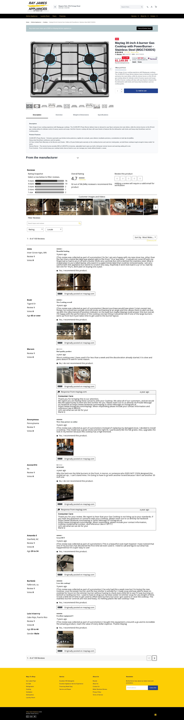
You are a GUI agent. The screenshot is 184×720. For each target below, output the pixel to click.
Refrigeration (30, 686)
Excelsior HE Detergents (66, 681)
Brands (95, 681)
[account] (152, 7)
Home (27, 22)
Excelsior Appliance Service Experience (71, 683)
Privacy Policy (97, 692)
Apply (134, 62)
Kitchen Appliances (36, 22)
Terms (140, 62)
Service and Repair (65, 689)
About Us (95, 683)
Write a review (135, 52)
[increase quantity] (121, 90)
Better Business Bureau (100, 689)
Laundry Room (30, 697)
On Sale (28, 683)
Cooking (45, 22)
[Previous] (28, 68)
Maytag (119, 54)
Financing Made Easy (66, 686)
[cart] (156, 7)
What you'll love (120, 67)
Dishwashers (30, 695)
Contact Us (96, 686)
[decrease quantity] (121, 92)
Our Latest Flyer (31, 681)
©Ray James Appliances (32, 712)
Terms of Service (98, 695)
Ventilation (29, 692)
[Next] (110, 68)
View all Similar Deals (144, 28)
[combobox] (131, 7)
